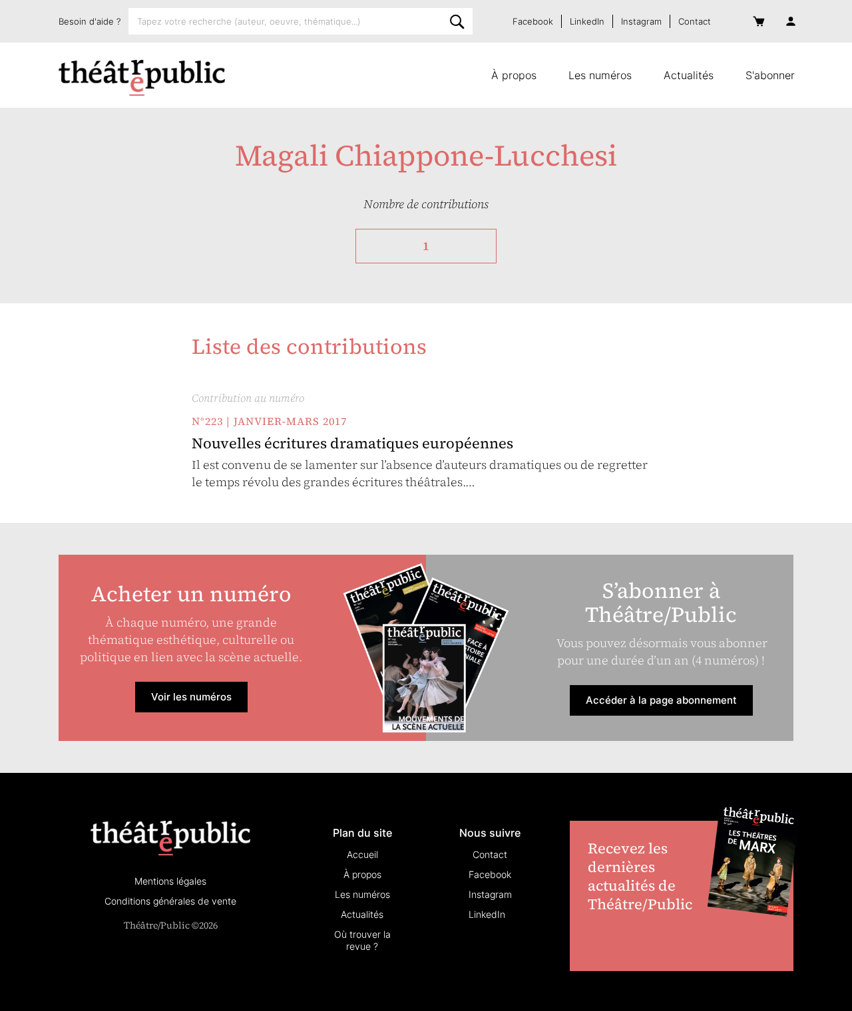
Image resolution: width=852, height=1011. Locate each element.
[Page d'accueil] (142, 78)
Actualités (689, 75)
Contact (694, 21)
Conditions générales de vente (170, 901)
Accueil (362, 854)
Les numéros (600, 75)
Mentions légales (170, 881)
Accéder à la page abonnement (661, 700)
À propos (513, 75)
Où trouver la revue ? (362, 940)
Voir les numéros (191, 696)
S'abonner (770, 75)
